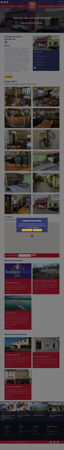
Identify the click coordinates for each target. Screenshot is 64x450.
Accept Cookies (37, 230)
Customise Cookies (27, 230)
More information (35, 227)
